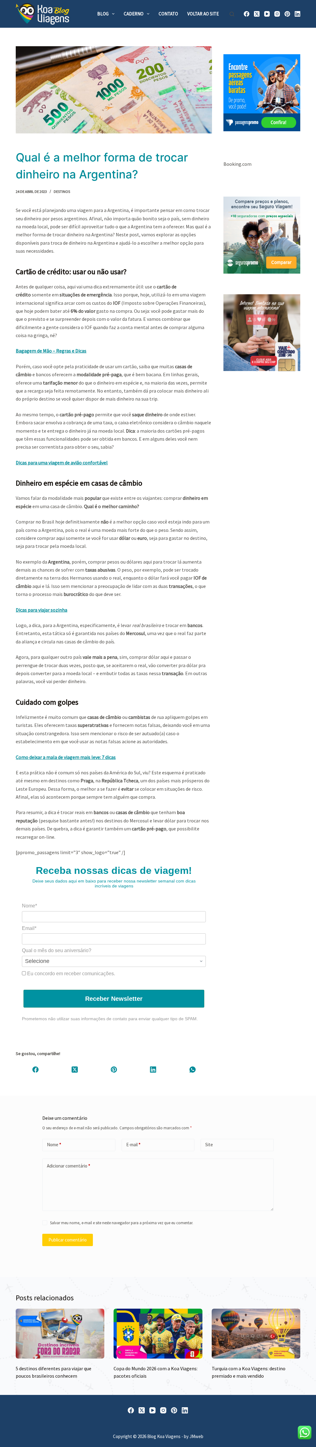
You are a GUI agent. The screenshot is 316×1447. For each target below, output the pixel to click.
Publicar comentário (67, 1240)
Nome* (29, 905)
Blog (103, 14)
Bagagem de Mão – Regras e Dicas (51, 351)
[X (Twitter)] (257, 14)
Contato (168, 14)
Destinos (62, 191)
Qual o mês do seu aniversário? (56, 950)
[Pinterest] (287, 14)
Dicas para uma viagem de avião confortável (62, 462)
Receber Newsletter (114, 998)
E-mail (133, 1144)
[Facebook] (246, 14)
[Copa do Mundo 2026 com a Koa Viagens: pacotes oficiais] (158, 1334)
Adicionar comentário (68, 1166)
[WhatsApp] (192, 1069)
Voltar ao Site (203, 14)
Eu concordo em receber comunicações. (70, 973)
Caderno (133, 14)
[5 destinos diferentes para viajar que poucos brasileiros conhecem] (60, 1334)
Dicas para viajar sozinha (41, 610)
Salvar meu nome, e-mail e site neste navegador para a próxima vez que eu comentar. (121, 1222)
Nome (54, 1144)
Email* (29, 928)
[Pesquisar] (232, 14)
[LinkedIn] (297, 14)
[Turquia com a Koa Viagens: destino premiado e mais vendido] (256, 1334)
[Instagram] (277, 14)
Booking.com (237, 164)
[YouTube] (267, 14)
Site (209, 1144)
